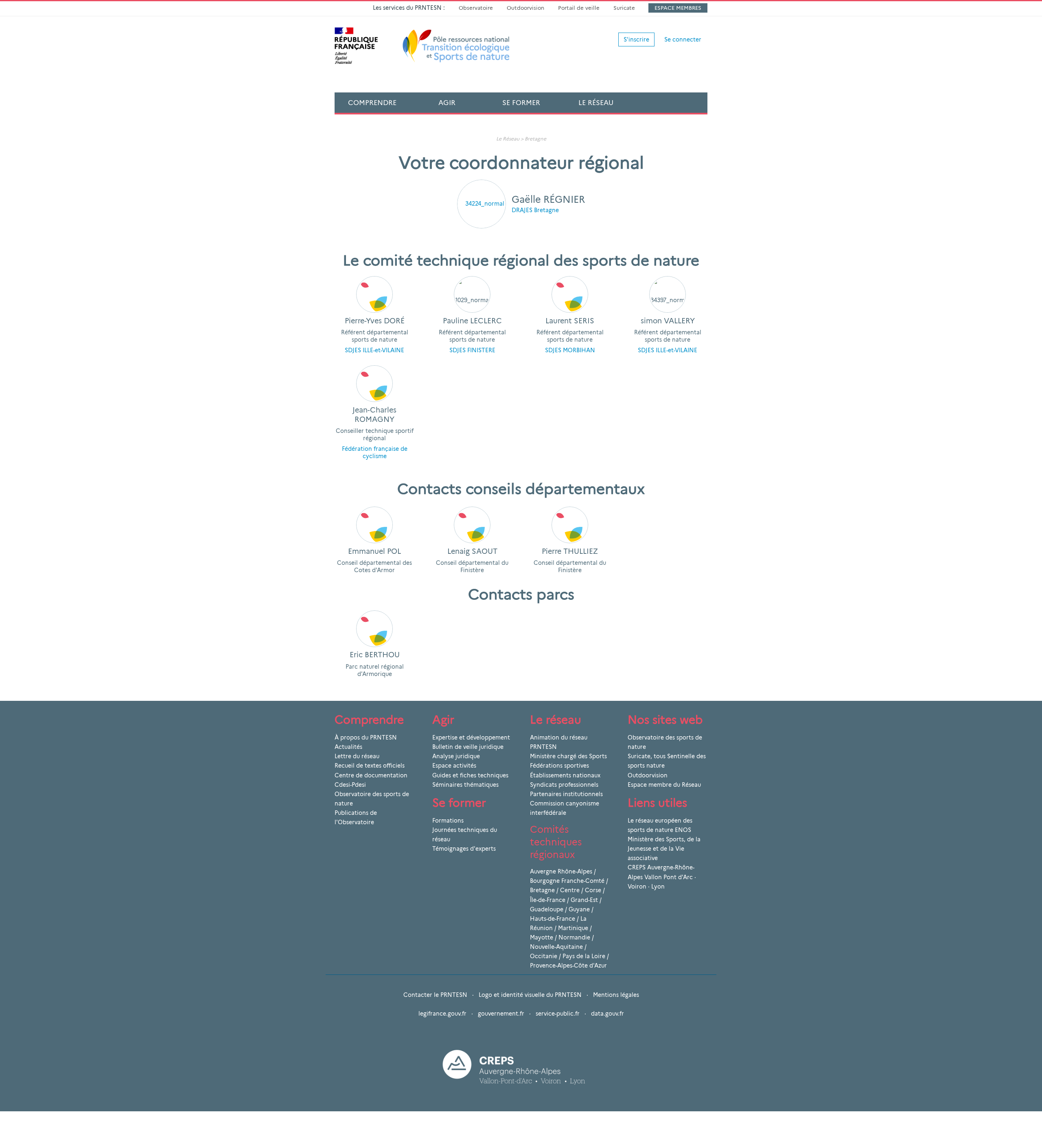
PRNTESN (543, 747)
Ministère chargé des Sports (568, 756)
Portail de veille (579, 7)
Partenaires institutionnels (566, 794)
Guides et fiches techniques (470, 775)
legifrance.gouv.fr (442, 1013)
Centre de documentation (371, 775)
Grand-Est (584, 900)
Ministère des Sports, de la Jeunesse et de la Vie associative (664, 848)
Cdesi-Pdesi (350, 784)
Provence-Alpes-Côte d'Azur (568, 965)
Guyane (579, 909)
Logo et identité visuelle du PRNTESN (530, 995)
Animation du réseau (558, 737)
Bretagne (535, 139)
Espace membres (678, 7)
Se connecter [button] (682, 39)
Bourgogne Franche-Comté (567, 881)
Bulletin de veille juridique (467, 747)
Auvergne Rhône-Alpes (561, 871)
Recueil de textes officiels (370, 765)
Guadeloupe (546, 909)
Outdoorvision (525, 7)
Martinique (573, 928)
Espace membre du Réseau (664, 784)
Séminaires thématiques (465, 784)
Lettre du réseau (357, 756)
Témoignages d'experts (464, 848)
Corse (593, 890)
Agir (446, 103)
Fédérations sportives (559, 765)
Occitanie (543, 956)
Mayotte (541, 937)
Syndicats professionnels (564, 784)
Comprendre (372, 103)
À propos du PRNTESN (366, 737)
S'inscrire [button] (636, 39)
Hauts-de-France (552, 918)
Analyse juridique (456, 756)
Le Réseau (595, 103)
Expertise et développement (471, 737)
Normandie (574, 937)
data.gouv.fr (607, 1013)
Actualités (348, 747)
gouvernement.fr (501, 1013)
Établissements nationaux (565, 775)
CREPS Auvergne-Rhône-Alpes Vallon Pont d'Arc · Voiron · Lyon (662, 876)
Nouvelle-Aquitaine (556, 947)
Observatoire (476, 7)
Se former (521, 103)
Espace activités (454, 765)
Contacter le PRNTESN (435, 995)
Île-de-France (547, 900)
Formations (448, 820)
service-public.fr (558, 1013)
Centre (570, 890)
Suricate (624, 7)
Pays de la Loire (584, 956)
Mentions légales (616, 995)
